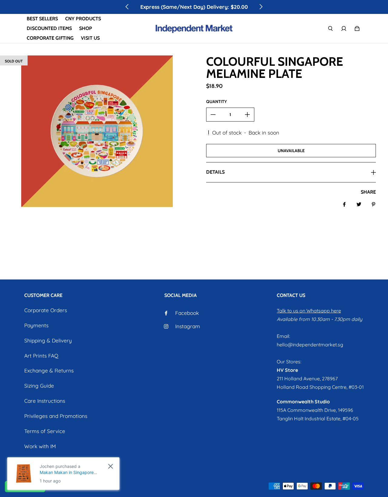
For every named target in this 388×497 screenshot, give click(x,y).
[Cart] (357, 28)
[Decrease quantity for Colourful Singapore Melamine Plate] (213, 114)
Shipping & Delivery (48, 340)
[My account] (343, 28)
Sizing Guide (39, 385)
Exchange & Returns (49, 370)
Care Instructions (44, 401)
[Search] (330, 28)
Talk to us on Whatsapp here (309, 311)
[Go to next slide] (260, 7)
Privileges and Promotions (55, 416)
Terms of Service (44, 431)
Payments (36, 325)
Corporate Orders (45, 310)
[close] (110, 466)
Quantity (216, 101)
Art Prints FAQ (41, 355)
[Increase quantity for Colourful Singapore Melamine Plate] (247, 114)
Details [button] (215, 172)
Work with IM (40, 446)
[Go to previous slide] (127, 7)
